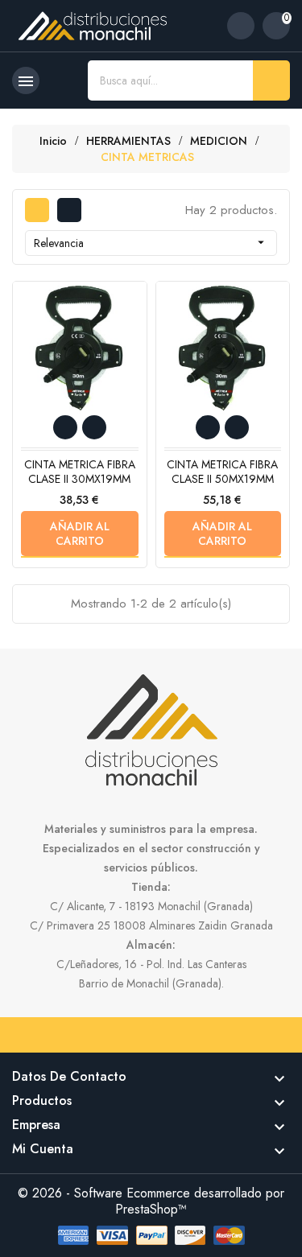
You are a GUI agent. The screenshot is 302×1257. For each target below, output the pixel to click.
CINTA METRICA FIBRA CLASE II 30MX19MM (79, 471)
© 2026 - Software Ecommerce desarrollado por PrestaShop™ (151, 1201)
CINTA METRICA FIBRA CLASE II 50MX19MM (222, 471)
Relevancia (151, 243)
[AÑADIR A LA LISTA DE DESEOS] (65, 427)
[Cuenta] (240, 25)
